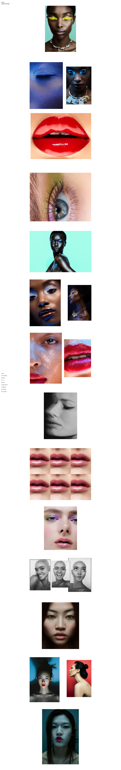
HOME (2, 373)
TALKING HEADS (4, 384)
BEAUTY (2, 380)
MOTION (3, 382)
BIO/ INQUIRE (3, 391)
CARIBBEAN (3, 387)
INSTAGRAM (3, 389)
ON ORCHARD (4, 375)
